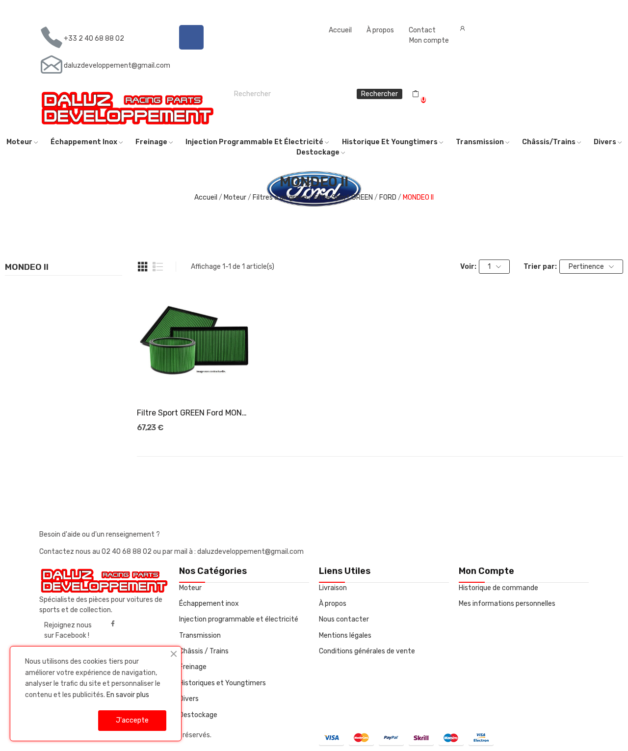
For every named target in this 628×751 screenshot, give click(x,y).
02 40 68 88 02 (127, 551)
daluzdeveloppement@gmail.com (117, 65)
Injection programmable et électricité (238, 619)
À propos (380, 30)
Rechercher (379, 94)
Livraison (333, 588)
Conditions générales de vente (367, 651)
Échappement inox (209, 603)
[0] (415, 94)
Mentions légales (345, 635)
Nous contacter (344, 619)
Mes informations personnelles (507, 603)
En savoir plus (127, 695)
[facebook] (112, 624)
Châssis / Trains (204, 651)
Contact (422, 30)
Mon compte (429, 40)
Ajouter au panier (194, 381)
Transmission (200, 635)
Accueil (340, 30)
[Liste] (158, 267)
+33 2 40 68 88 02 (94, 38)
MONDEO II (27, 267)
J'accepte (132, 720)
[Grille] (143, 267)
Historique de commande (498, 588)
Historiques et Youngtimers (222, 683)
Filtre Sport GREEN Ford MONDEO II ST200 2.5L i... (194, 412)
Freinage (193, 667)
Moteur (190, 588)
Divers (189, 699)
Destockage (198, 715)
